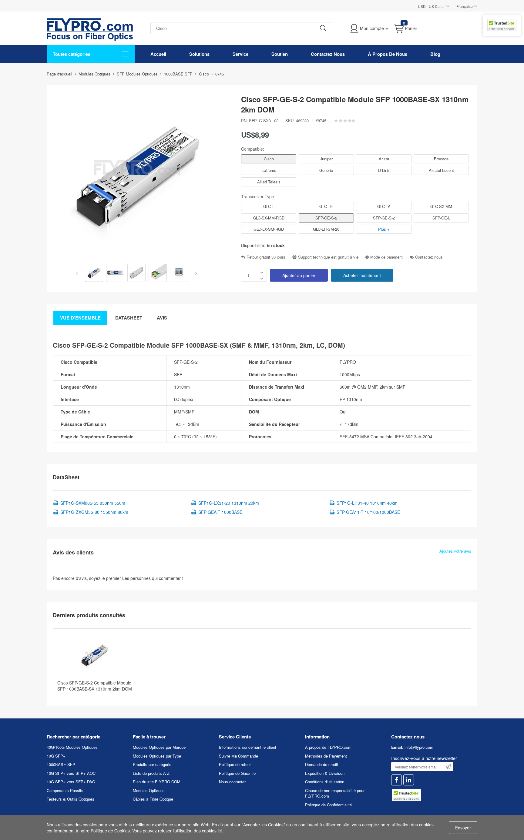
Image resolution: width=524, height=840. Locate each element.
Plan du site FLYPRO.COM (156, 782)
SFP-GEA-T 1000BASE (220, 512)
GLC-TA (384, 206)
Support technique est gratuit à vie (328, 257)
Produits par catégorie (152, 764)
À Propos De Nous (387, 54)
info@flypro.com (419, 747)
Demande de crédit (321, 764)
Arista (384, 159)
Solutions (199, 54)
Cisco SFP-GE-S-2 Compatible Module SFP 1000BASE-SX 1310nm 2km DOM (94, 686)
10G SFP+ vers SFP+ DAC (71, 782)
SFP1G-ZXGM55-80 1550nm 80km (94, 512)
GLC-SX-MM (441, 206)
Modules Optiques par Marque (159, 747)
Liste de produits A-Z (151, 773)
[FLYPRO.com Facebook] (396, 779)
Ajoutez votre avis (455, 551)
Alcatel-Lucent (441, 170)
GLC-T (268, 206)
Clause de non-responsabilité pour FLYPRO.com (334, 793)
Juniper (326, 159)
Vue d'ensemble (80, 317)
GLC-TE (326, 206)
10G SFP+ (56, 756)
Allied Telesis (268, 182)
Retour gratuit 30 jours (266, 257)
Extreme (268, 170)
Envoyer (463, 828)
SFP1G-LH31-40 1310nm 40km (367, 503)
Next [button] (195, 273)
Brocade (441, 159)
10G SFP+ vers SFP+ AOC (71, 773)
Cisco (269, 159)
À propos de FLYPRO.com (328, 747)
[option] (94, 273)
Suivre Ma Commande (238, 756)
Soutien (279, 54)
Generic (326, 170)
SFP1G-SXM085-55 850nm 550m (92, 503)
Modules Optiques (149, 790)
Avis (162, 317)
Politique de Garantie (237, 773)
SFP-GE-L (441, 218)
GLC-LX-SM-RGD (269, 229)
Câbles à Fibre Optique (153, 799)
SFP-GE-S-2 (326, 218)
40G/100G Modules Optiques (72, 747)
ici (220, 831)
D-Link (383, 170)
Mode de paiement (386, 257)
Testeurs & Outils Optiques (70, 799)
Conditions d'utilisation (324, 782)
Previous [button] (78, 273)
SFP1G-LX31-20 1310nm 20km (228, 503)
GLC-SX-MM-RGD (268, 218)
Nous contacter (232, 782)
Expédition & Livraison (324, 773)
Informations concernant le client (247, 747)
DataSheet (128, 317)
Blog (435, 54)
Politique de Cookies (110, 831)
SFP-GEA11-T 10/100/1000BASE (368, 512)
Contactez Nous (328, 54)
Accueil (158, 54)
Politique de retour (235, 764)
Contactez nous (429, 257)
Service (240, 54)
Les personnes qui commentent (152, 578)
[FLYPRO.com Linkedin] (408, 779)
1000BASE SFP (61, 764)
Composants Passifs (65, 790)
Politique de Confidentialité (328, 805)
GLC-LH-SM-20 (326, 229)
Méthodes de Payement (326, 756)
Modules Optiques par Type (157, 756)
